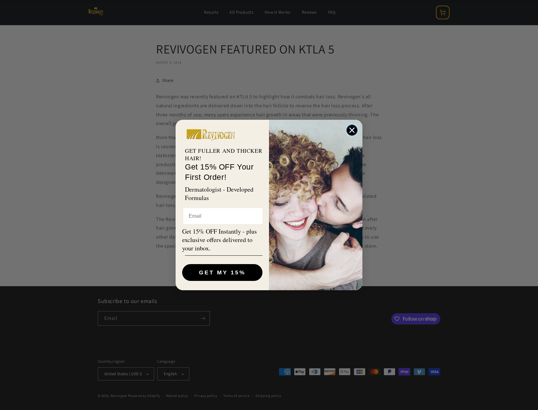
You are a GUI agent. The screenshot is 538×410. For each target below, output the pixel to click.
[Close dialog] (352, 130)
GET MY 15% (222, 272)
